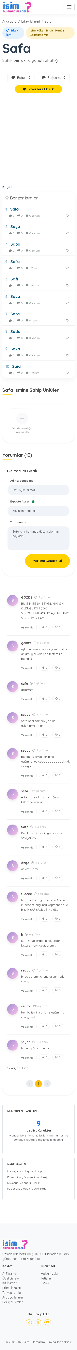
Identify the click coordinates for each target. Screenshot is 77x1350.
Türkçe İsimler (12, 1293)
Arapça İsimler (12, 1297)
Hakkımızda (49, 1274)
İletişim (46, 1278)
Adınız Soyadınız (21, 480)
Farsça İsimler (12, 1302)
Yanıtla (29, 627)
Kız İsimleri (9, 1283)
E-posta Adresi (20, 501)
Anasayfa (9, 21)
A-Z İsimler (10, 1274)
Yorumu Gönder (45, 561)
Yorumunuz (18, 522)
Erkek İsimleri (30, 21)
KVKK (45, 1283)
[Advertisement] (38, 141)
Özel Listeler (11, 1278)
